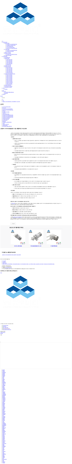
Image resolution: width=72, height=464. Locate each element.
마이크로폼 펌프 (7, 57)
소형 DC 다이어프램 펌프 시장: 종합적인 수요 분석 (11, 101)
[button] (13, 224)
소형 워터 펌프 (6, 43)
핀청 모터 (13, 203)
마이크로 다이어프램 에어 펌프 (11, 50)
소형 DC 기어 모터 (7, 52)
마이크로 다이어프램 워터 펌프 (11, 44)
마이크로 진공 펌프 (7, 53)
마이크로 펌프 (4, 56)
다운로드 (5, 89)
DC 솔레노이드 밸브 (7, 55)
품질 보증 (6, 93)
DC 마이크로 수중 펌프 (8, 86)
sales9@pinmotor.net (8, 267)
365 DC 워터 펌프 (9, 63)
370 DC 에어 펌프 (9, 70)
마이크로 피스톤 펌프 (10, 51)
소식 (3, 90)
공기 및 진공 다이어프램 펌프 (7, 108)
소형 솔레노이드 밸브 (8, 87)
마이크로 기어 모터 (7, 65)
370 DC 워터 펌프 (9, 62)
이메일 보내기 (2, 332)
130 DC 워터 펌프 (9, 59)
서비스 (3, 88)
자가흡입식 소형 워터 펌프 (10, 45)
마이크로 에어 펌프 (7, 66)
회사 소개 (4, 91)
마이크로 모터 (4, 42)
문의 (1, 272)
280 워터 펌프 (8, 64)
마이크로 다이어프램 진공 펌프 (11, 54)
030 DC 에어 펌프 (9, 67)
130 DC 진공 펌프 (9, 75)
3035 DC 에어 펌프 (9, 72)
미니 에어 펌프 (6, 49)
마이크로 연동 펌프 (7, 85)
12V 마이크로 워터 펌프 (10, 47)
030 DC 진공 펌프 (9, 74)
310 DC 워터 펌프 (9, 61)
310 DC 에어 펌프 (9, 69)
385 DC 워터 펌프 (9, 60)
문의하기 (3, 94)
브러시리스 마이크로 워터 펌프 (11, 48)
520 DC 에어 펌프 (9, 71)
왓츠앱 (1, 333)
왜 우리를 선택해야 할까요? (9, 92)
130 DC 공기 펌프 (9, 68)
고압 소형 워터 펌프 (9, 46)
